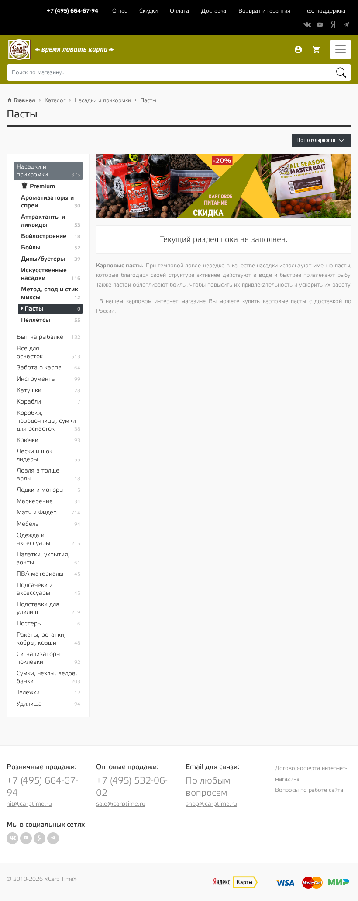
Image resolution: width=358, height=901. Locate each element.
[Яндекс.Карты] (235, 882)
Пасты (148, 100)
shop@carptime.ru (211, 804)
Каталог (55, 100)
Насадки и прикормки (103, 100)
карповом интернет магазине (166, 301)
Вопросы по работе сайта (309, 790)
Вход (298, 49)
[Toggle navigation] (340, 49)
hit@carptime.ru (29, 804)
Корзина (316, 49)
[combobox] (179, 72)
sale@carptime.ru (120, 804)
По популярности (317, 140)
